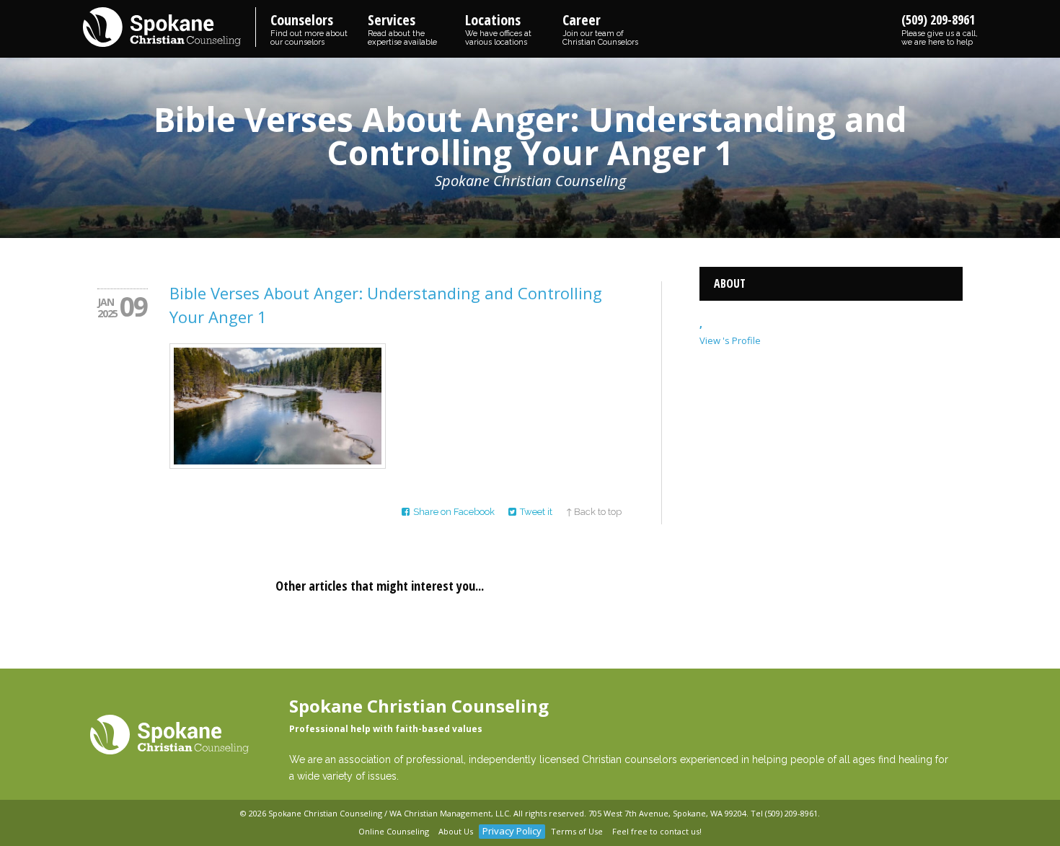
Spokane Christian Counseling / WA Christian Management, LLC (388, 813)
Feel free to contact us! (657, 831)
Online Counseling (393, 831)
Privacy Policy (512, 830)
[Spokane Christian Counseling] (169, 28)
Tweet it (536, 511)
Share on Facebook (454, 511)
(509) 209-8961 (939, 29)
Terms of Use (577, 831)
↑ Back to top (594, 511)
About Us (455, 831)
